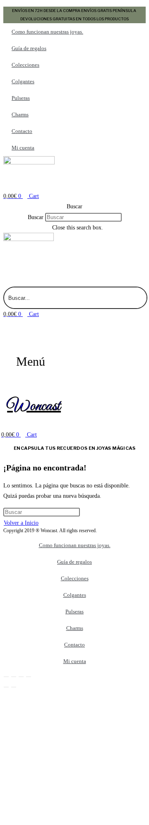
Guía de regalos (29, 48)
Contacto (22, 131)
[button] (74, 206)
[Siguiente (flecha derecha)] (14, 687)
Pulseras (21, 98)
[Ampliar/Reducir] (6, 677)
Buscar (35, 217)
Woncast (34, 406)
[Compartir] (21, 677)
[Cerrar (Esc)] (28, 677)
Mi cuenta (23, 148)
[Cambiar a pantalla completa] (14, 677)
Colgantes (23, 81)
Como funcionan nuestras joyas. (47, 32)
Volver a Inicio (21, 523)
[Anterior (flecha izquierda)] (6, 687)
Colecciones (25, 65)
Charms (20, 114)
